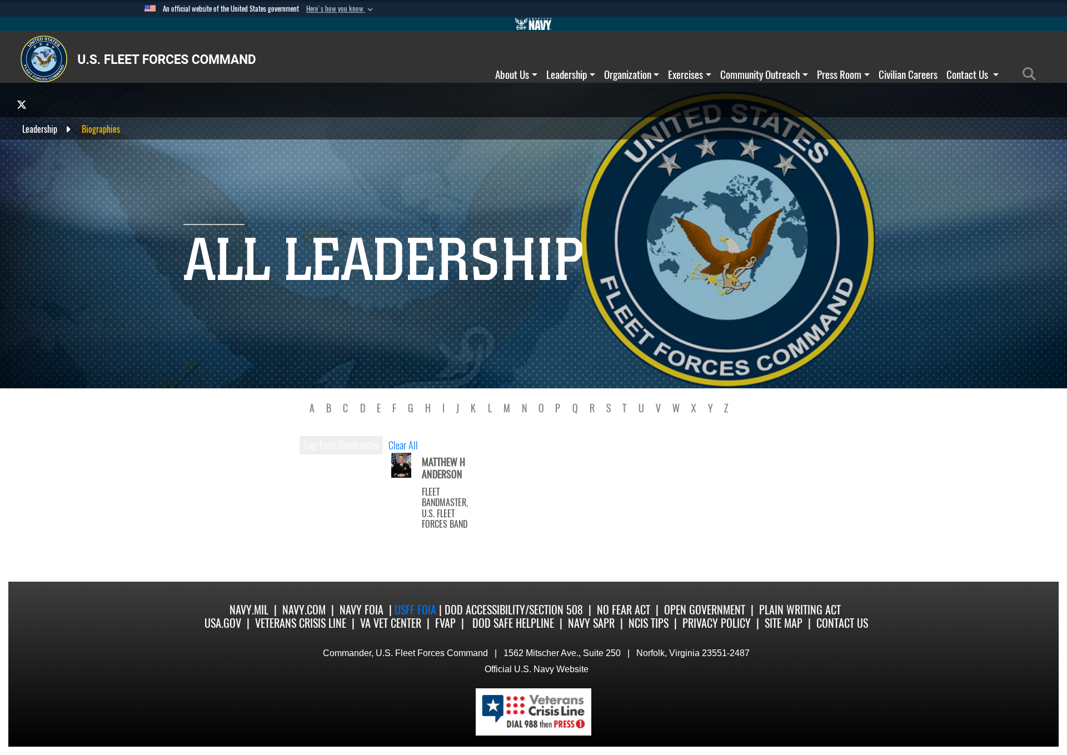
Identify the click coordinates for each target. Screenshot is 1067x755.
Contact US (842, 623)
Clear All (403, 445)
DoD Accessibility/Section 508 (514, 609)
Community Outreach (760, 74)
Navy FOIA (361, 609)
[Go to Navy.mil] (533, 24)
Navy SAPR (591, 623)
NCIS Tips (649, 623)
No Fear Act (623, 609)
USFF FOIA (417, 609)
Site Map (783, 623)
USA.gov (223, 623)
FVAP (445, 623)
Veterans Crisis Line (300, 623)
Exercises (685, 74)
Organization (627, 74)
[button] (340, 8)
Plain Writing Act (800, 609)
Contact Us (968, 74)
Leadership (566, 74)
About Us (512, 74)
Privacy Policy (716, 623)
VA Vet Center (390, 623)
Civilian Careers (908, 74)
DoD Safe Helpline (513, 623)
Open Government (704, 609)
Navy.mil (249, 609)
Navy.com (304, 609)
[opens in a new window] (22, 104)
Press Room (839, 74)
